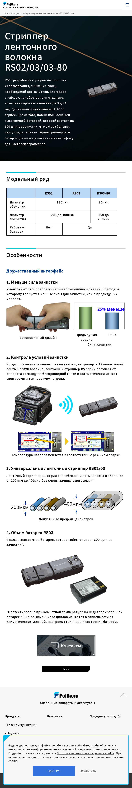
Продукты (12, 716)
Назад (66, 669)
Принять (54, 771)
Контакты (55, 716)
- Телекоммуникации (21, 725)
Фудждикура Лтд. (103, 716)
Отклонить (88, 771)
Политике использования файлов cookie (85, 753)
